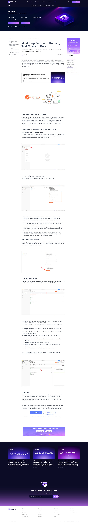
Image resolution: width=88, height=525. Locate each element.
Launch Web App (13, 22)
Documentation (57, 514)
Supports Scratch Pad (70, 60)
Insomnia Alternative (70, 64)
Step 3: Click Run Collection (14, 52)
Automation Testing (25, 516)
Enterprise (40, 516)
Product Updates (47, 5)
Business (40, 514)
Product (28, 1)
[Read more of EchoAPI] (22, 55)
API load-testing (70, 66)
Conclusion (10, 55)
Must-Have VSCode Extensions (72, 73)
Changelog (56, 512)
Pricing (44, 1)
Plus (39, 512)
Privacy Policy (72, 510)
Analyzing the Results (12, 54)
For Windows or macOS (49, 414)
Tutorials (39, 5)
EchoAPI (25, 54)
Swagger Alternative (70, 62)
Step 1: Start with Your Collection (13, 48)
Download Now (50, 412)
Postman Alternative (70, 58)
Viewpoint (34, 5)
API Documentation (26, 518)
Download (37, 1)
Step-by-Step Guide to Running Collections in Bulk (14, 45)
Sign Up (69, 1)
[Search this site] (79, 5)
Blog (55, 1)
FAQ (53, 5)
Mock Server (24, 514)
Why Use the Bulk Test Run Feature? (13, 42)
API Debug (24, 512)
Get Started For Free (36, 412)
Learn (50, 1)
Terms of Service (73, 512)
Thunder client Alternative (71, 68)
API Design (24, 510)
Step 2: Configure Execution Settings (14, 50)
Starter (39, 510)
